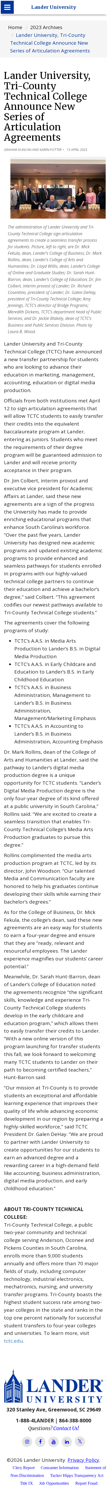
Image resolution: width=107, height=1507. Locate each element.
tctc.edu (13, 1340)
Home (15, 27)
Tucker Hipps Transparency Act (76, 1475)
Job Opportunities (54, 1483)
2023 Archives (46, 27)
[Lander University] (7, 7)
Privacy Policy (83, 1460)
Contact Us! (66, 1428)
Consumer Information (60, 1467)
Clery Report (24, 1467)
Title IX (26, 1483)
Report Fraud (86, 1483)
